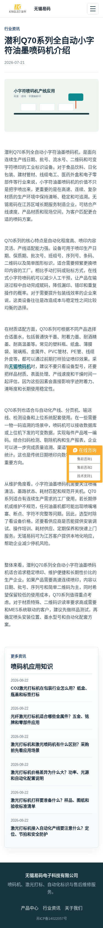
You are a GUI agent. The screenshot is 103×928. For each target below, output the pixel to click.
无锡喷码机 (20, 366)
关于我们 (73, 908)
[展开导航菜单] (93, 9)
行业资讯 (51, 908)
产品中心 (29, 908)
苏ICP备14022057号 (51, 919)
